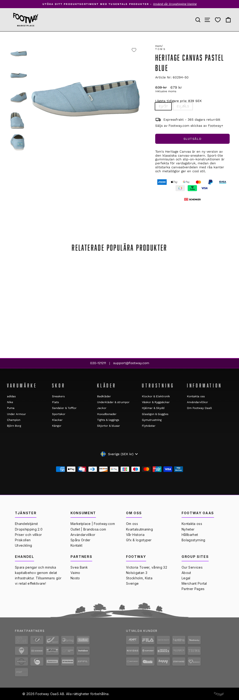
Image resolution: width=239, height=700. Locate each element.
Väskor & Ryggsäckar (156, 402)
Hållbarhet (190, 535)
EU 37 (163, 106)
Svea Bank (79, 567)
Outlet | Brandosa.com (88, 529)
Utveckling (23, 545)
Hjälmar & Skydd (153, 408)
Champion (13, 420)
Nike (10, 402)
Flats (55, 402)
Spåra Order (80, 540)
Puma (10, 408)
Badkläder (104, 396)
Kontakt (76, 545)
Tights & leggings (108, 420)
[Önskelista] (217, 19)
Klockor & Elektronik (156, 396)
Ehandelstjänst (26, 524)
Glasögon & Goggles (155, 414)
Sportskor (58, 414)
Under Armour (16, 414)
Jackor (101, 408)
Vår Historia (135, 535)
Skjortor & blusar (108, 425)
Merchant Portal (194, 583)
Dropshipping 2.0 (28, 529)
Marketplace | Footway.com (92, 524)
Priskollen (23, 540)
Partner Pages (193, 589)
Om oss (132, 524)
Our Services (192, 567)
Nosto (75, 578)
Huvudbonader (106, 414)
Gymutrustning (152, 420)
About (186, 573)
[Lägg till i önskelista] (134, 50)
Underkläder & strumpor (113, 402)
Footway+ (215, 125)
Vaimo (75, 573)
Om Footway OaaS (199, 408)
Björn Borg (14, 425)
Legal (186, 578)
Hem (158, 46)
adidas (11, 396)
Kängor (56, 425)
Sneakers (58, 396)
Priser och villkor (28, 535)
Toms (160, 49)
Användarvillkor (197, 402)
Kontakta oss (196, 396)
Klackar (57, 420)
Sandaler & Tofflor (64, 408)
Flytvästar (148, 425)
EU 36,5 (183, 106)
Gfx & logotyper (139, 540)
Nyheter (188, 529)
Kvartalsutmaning (139, 529)
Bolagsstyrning (193, 540)
